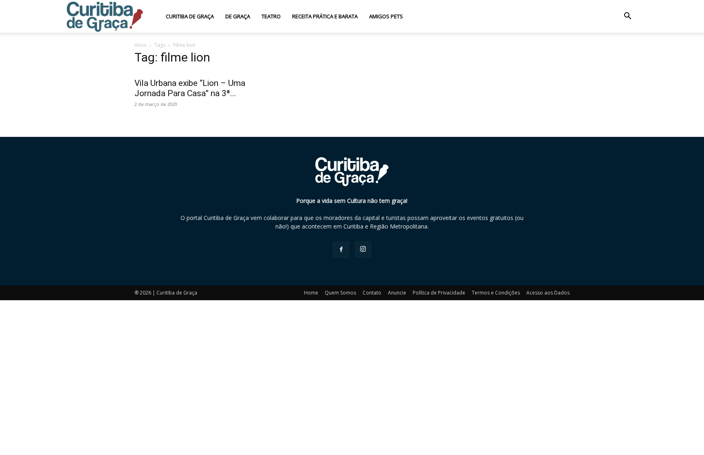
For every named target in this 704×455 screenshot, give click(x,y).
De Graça (237, 16)
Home (311, 292)
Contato (372, 292)
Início (140, 45)
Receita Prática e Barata (325, 16)
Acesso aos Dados (548, 292)
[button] (627, 17)
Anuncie (397, 292)
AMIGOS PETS (386, 16)
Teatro (271, 16)
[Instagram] (363, 249)
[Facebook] (341, 250)
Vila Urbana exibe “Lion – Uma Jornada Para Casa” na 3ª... (189, 88)
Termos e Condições (496, 292)
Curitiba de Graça (190, 16)
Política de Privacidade (439, 292)
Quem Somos (340, 292)
